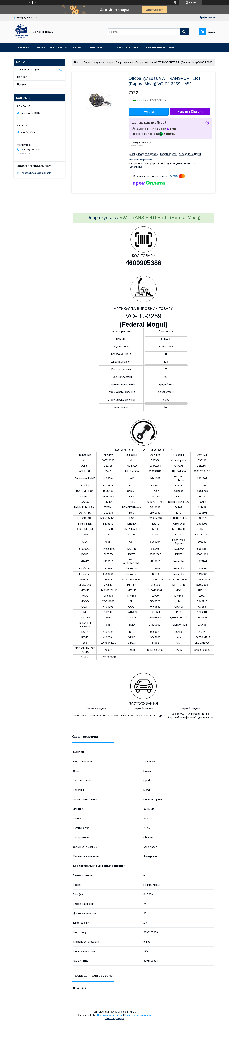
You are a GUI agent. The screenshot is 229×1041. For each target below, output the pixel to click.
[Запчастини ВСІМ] (21, 38)
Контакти (96, 47)
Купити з (184, 111)
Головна (23, 47)
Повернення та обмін (159, 47)
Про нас (77, 47)
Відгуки (21, 84)
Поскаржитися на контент (110, 1015)
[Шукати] (184, 31)
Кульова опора (104, 62)
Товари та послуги (48, 47)
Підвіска (88, 62)
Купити (148, 111)
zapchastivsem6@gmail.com (35, 173)
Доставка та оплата (123, 47)
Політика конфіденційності (138, 1015)
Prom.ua (131, 1012)
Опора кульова (124, 62)
